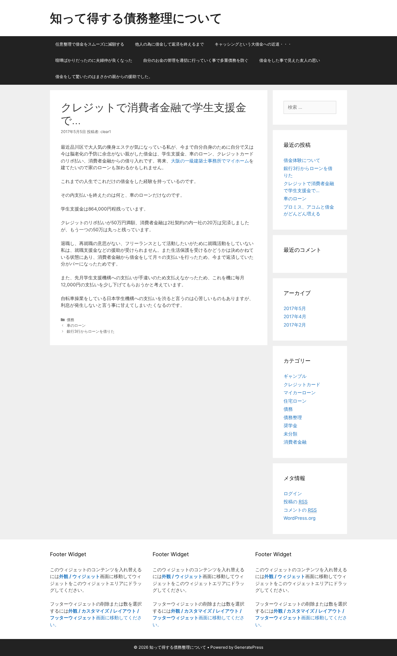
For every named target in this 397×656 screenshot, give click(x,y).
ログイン (293, 493)
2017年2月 (295, 325)
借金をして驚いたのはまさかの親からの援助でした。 (104, 76)
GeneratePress (248, 647)
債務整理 (293, 417)
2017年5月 (295, 308)
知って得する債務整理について (136, 18)
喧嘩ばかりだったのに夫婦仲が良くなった (93, 60)
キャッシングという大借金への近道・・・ (253, 44)
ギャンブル (295, 376)
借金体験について (302, 160)
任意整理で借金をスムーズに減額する (89, 44)
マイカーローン (300, 392)
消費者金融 (295, 442)
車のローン (76, 325)
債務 (70, 319)
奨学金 (290, 425)
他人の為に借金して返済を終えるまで (169, 44)
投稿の (296, 501)
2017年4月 (295, 316)
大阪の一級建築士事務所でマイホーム (210, 161)
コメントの (300, 510)
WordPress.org (299, 518)
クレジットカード (302, 384)
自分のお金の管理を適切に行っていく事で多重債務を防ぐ (195, 60)
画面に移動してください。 (96, 617)
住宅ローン (295, 401)
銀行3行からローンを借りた (91, 331)
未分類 (290, 434)
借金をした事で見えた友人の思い (289, 60)
